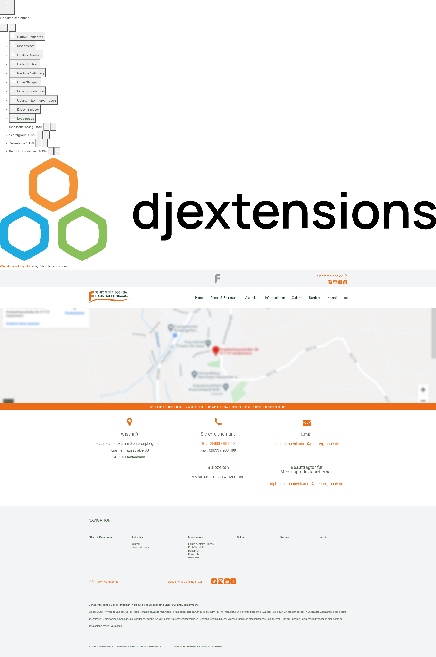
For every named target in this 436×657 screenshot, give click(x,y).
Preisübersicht (196, 547)
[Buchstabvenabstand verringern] (51, 151)
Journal (136, 544)
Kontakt (332, 297)
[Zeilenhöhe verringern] (38, 143)
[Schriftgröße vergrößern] (47, 135)
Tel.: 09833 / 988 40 (218, 443)
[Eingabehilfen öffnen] (7, 7)
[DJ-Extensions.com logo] (218, 259)
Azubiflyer (193, 557)
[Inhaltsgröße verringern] (46, 127)
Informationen (275, 297)
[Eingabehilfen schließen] (12, 28)
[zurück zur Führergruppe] (218, 277)
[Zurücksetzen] (4, 28)
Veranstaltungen (140, 547)
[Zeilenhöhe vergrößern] (45, 143)
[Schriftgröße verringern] (40, 135)
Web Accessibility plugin (17, 266)
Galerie (297, 297)
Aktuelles (251, 297)
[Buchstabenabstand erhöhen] (57, 151)
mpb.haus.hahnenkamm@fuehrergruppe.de (306, 484)
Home (199, 297)
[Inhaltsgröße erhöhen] (53, 127)
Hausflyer (193, 550)
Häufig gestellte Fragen (201, 544)
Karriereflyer (195, 554)
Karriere (315, 297)
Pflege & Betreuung (224, 297)
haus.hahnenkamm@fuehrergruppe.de (306, 444)
